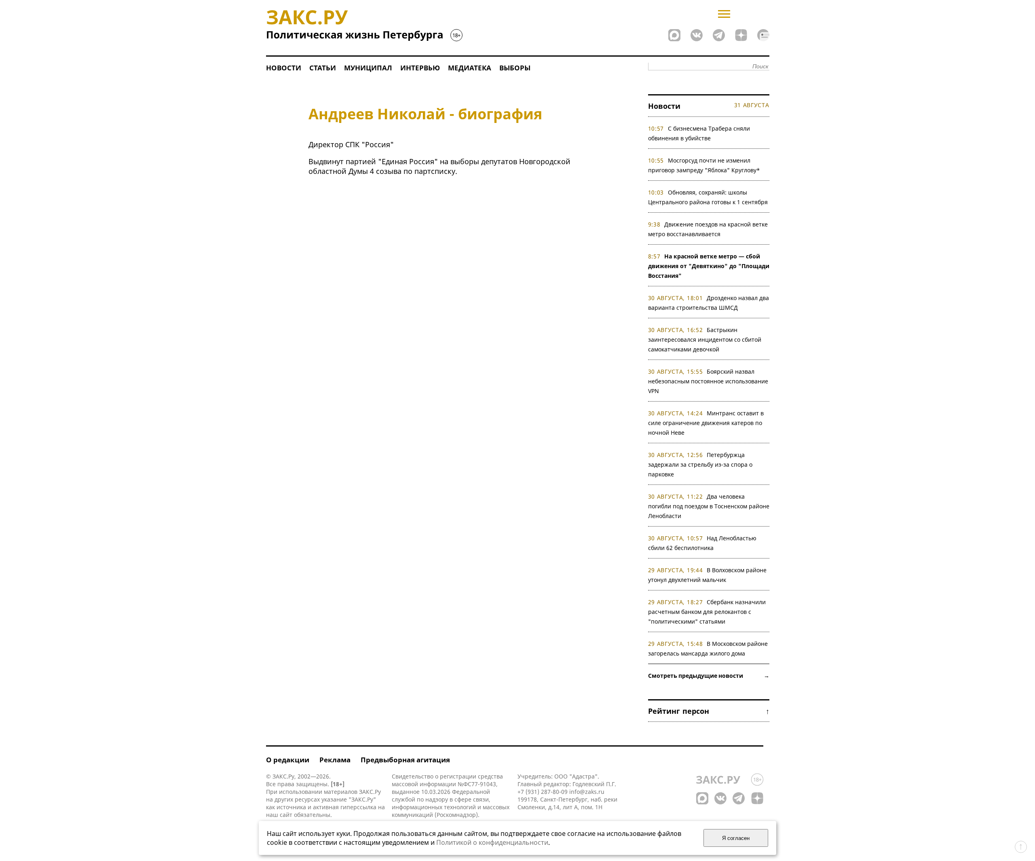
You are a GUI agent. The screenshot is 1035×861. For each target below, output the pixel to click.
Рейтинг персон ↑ (708, 711)
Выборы (514, 67)
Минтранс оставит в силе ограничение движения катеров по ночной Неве (706, 422)
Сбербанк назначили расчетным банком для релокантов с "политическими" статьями (707, 611)
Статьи (322, 67)
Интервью (420, 67)
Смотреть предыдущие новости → (708, 675)
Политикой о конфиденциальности (492, 842)
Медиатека (469, 67)
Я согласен (736, 838)
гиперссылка (358, 807)
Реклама (335, 759)
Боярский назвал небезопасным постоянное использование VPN (708, 381)
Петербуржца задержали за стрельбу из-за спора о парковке (700, 464)
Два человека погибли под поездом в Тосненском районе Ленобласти (708, 506)
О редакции (287, 759)
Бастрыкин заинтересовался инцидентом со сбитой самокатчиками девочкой (704, 339)
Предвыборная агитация (405, 759)
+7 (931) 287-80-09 (543, 791)
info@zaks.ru (586, 791)
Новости (283, 67)
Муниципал (368, 67)
